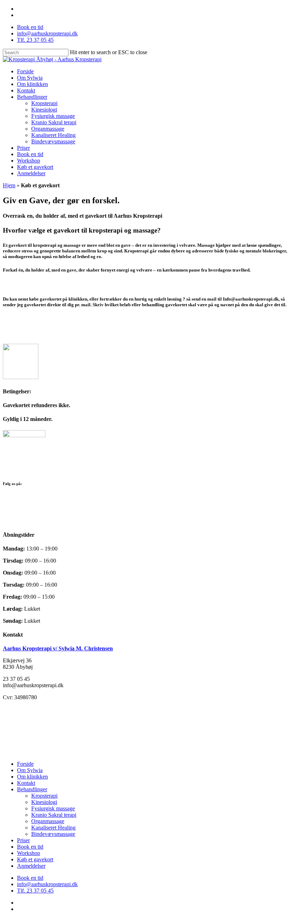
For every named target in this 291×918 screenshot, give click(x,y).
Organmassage (47, 821)
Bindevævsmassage (53, 834)
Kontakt (26, 783)
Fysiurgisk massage (53, 808)
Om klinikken (32, 777)
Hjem (9, 185)
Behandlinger (32, 789)
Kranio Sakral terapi (53, 815)
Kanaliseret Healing (53, 828)
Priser (23, 840)
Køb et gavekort (35, 859)
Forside (25, 764)
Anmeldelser (31, 866)
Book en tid (30, 847)
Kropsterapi (44, 796)
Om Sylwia (30, 770)
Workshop (28, 853)
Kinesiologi (44, 802)
